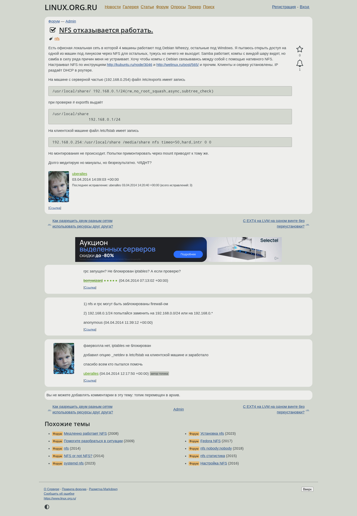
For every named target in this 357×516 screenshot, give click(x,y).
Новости (113, 7)
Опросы (178, 7)
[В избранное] (300, 49)
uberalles (79, 174)
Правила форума (74, 489)
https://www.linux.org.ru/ (60, 498)
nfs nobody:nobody (216, 448)
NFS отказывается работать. (106, 29)
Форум (162, 7)
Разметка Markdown (103, 489)
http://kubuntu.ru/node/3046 (129, 65)
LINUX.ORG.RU (71, 7)
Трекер (194, 7)
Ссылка (54, 208)
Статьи (147, 7)
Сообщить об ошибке (59, 493)
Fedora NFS (210, 441)
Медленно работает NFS (85, 433)
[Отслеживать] (300, 63)
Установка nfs (212, 433)
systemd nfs (74, 463)
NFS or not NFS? (78, 456)
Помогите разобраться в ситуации (93, 441)
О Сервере (51, 489)
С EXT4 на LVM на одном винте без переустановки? (274, 223)
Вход (304, 7)
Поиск (208, 7)
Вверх (307, 489)
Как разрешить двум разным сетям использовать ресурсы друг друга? (82, 223)
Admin (70, 21)
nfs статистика (212, 456)
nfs (57, 39)
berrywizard (93, 280)
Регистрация (284, 7)
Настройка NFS (213, 463)
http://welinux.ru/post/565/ (177, 65)
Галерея (131, 7)
